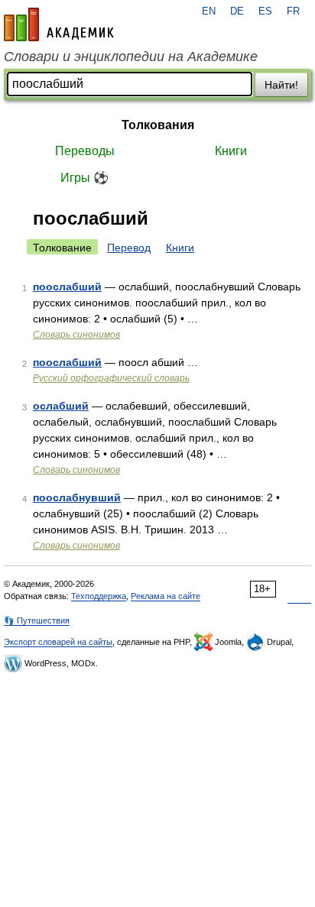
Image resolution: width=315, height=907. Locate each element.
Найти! (281, 85)
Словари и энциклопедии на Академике (131, 56)
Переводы (85, 150)
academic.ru (59, 24)
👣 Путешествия (37, 620)
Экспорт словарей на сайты (58, 641)
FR (293, 11)
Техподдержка (98, 596)
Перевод (129, 247)
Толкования (158, 124)
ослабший (61, 406)
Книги (231, 150)
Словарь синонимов (76, 334)
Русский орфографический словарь (111, 378)
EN (209, 11)
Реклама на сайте (165, 596)
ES (265, 11)
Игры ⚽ (84, 177)
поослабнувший (77, 497)
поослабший (67, 286)
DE (237, 11)
